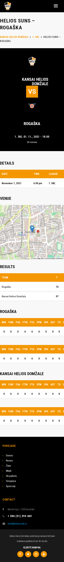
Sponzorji (10, 486)
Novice (9, 460)
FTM (25, 322)
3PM (39, 322)
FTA (32, 322)
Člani (8, 465)
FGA (18, 322)
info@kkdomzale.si (17, 523)
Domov (9, 455)
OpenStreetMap (50, 258)
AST (53, 322)
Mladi (8, 470)
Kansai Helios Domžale (35, 81)
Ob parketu (11, 476)
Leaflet (34, 258)
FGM (10, 322)
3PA (46, 322)
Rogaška (32, 123)
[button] (32, 228)
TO (59, 322)
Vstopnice (11, 481)
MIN (4, 322)
